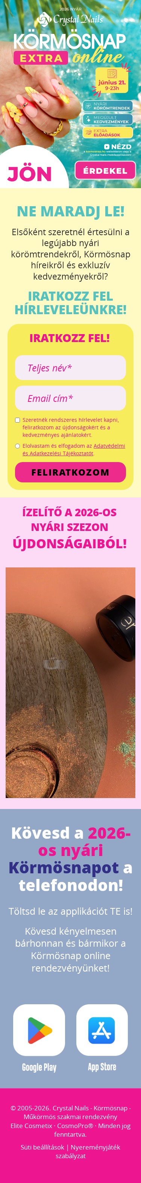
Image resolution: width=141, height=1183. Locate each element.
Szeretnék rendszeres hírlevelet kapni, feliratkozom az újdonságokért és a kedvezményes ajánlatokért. (71, 427)
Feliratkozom (70, 472)
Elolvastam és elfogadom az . (74, 449)
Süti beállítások (42, 1147)
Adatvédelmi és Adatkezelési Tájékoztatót (74, 449)
